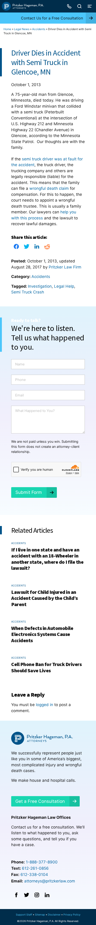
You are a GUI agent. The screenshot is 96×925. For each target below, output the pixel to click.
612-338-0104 (34, 874)
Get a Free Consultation (40, 801)
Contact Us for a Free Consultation (52, 18)
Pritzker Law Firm (65, 267)
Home (7, 29)
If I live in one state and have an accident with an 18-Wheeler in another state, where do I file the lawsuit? (47, 558)
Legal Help (64, 286)
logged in (44, 704)
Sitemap (40, 914)
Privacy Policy (71, 914)
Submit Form (28, 492)
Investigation (40, 286)
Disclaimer (54, 914)
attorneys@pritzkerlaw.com (49, 881)
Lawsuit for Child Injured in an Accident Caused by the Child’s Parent (44, 598)
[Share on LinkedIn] (37, 247)
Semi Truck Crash (27, 292)
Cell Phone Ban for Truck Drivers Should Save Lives (46, 667)
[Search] (79, 6)
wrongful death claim (49, 188)
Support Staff (24, 914)
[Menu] (90, 6)
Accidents (38, 29)
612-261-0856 (35, 868)
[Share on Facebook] (16, 247)
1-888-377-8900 (42, 862)
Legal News (21, 29)
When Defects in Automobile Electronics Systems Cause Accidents (42, 634)
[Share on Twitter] (26, 247)
